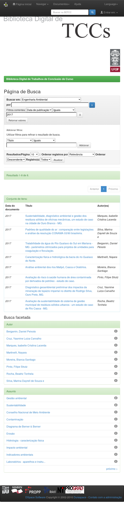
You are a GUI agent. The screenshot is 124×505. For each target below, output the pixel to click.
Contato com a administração (105, 497)
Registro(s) (33, 159)
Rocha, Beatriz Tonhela (19, 374)
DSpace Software (35, 497)
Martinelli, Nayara (16, 352)
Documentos (60, 4)
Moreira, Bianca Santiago (21, 359)
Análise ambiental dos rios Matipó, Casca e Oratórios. (56, 267)
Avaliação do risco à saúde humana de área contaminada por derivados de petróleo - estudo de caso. (58, 279)
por (8, 104)
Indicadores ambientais (19, 454)
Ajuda (77, 4)
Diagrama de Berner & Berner (23, 426)
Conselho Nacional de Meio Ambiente (28, 412)
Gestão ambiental (16, 398)
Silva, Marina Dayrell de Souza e (25, 381)
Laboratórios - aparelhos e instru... (25, 462)
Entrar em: (109, 12)
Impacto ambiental (16, 447)
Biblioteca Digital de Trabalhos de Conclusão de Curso (39, 79)
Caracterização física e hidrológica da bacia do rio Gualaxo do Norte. (59, 258)
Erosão (10, 433)
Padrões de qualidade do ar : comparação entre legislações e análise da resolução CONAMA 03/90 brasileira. (59, 231)
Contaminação (14, 419)
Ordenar (100, 154)
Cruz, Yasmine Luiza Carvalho (23, 338)
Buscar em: (13, 99)
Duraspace (80, 497)
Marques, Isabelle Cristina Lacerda (26, 345)
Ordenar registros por (54, 154)
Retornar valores (17, 120)
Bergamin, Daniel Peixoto (21, 331)
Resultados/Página (18, 154)
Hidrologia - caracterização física (25, 440)
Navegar (41, 4)
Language (110, 4)
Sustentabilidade (16, 405)
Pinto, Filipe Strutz (16, 366)
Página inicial (23, 4)
